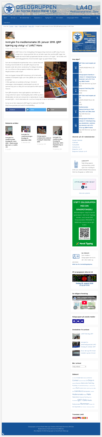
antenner (89, 377)
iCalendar (75, 142)
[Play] (83, 187)
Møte (89, 394)
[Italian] (86, 418)
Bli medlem (59, 17)
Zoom (93, 406)
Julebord (73, 388)
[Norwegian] (73, 418)
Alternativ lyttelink (84, 193)
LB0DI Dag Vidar (90, 388)
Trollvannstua (89, 406)
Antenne (85, 377)
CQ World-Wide (82, 380)
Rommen (84, 403)
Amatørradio (79, 377)
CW (87, 380)
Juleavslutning (92, 385)
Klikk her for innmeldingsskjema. (82, 264)
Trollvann (84, 406)
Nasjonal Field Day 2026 (86, 88)
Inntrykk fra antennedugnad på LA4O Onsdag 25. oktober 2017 (88, 344)
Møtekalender (86, 17)
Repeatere (37, 17)
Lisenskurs (7, 22)
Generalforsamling (83, 385)
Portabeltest (74, 400)
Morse (84, 394)
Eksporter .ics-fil (77, 149)
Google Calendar (77, 140)
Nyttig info (48, 17)
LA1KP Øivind (23, 48)
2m (73, 377)
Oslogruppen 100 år (73, 17)
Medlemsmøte (77, 394)
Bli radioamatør (24, 17)
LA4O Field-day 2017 (87, 334)
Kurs (77, 388)
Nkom (90, 397)
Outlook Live (76, 147)
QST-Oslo (82, 400)
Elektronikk (84, 383)
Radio (90, 400)
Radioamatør (76, 404)
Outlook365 (75, 145)
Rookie (90, 404)
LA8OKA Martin (83, 388)
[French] (81, 418)
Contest (75, 380)
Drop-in (91, 380)
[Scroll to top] (99, 434)
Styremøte (77, 406)
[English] (76, 418)
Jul (88, 385)
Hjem (5, 17)
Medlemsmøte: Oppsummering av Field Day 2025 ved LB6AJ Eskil (87, 109)
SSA (73, 406)
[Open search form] (97, 17)
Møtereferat (75, 397)
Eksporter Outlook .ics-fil (79, 151)
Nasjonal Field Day (84, 397)
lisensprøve (86, 391)
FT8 (78, 385)
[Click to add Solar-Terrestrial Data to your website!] (84, 281)
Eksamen (78, 383)
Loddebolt (92, 391)
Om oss (13, 17)
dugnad (74, 383)
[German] (78, 418)
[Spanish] (84, 418)
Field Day (91, 383)
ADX (75, 377)
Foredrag (74, 385)
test (81, 406)
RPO (93, 404)
